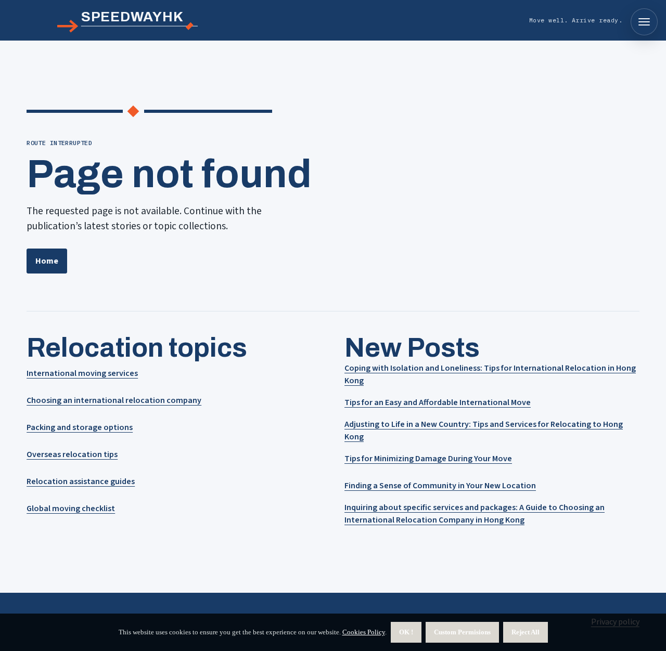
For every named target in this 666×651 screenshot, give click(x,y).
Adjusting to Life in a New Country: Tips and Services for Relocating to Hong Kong (483, 430)
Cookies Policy (363, 632)
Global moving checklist (71, 508)
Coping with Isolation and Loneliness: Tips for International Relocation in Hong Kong (490, 374)
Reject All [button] (525, 632)
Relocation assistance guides (81, 481)
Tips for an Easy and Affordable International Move (437, 402)
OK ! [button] (406, 632)
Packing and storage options (80, 427)
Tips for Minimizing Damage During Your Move (428, 458)
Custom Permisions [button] (462, 632)
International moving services (82, 373)
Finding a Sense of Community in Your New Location (440, 485)
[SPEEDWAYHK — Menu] (644, 21)
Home (46, 261)
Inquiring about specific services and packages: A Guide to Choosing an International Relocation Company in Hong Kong (474, 514)
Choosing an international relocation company (114, 400)
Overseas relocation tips (72, 454)
